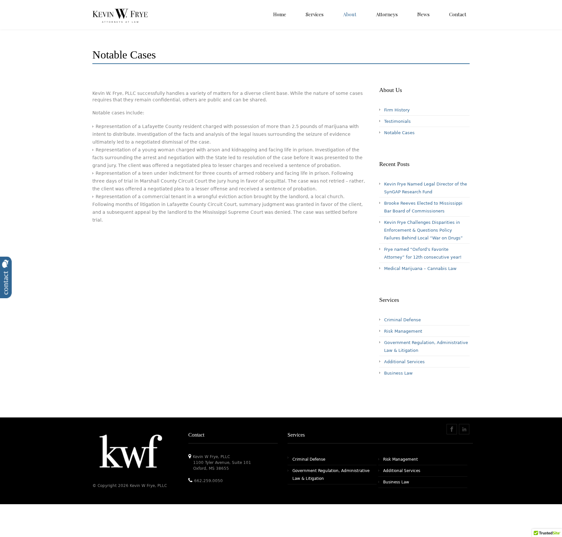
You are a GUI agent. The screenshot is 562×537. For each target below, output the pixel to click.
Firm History (397, 110)
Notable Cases (399, 132)
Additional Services (404, 361)
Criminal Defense (402, 319)
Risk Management (403, 331)
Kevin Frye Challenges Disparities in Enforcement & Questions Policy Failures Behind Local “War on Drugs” (423, 230)
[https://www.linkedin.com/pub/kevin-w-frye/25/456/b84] (464, 429)
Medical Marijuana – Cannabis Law (420, 268)
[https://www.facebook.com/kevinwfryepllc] (452, 429)
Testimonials (397, 121)
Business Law (398, 373)
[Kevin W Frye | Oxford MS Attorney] (120, 21)
